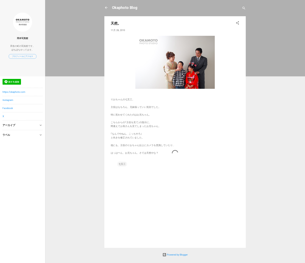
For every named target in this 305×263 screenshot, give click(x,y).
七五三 (122, 164)
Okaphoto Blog (124, 7)
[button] (237, 23)
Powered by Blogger (177, 254)
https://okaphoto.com (14, 92)
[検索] (244, 9)
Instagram (8, 100)
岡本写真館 (22, 38)
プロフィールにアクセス (22, 56)
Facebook (8, 108)
